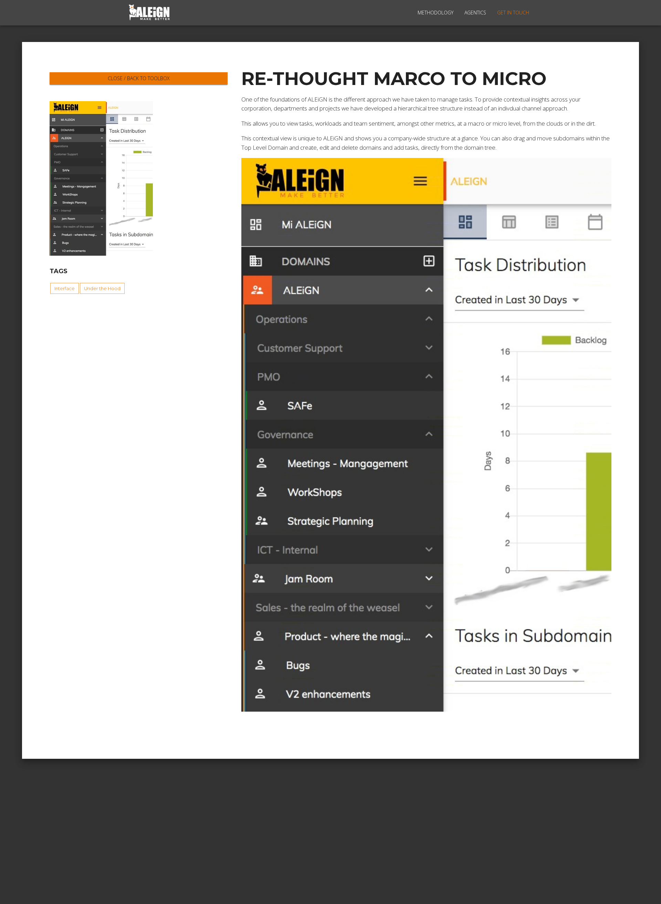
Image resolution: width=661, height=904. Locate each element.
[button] (64, 288)
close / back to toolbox (139, 78)
